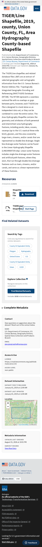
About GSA (6, 505)
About (4, 471)
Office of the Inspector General (15, 521)
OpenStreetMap (24, 425)
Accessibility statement (12, 509)
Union (12, 267)
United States (15, 256)
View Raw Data (10, 448)
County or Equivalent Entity (20, 262)
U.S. (26, 256)
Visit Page (29, 209)
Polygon (13, 251)
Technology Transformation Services (19, 499)
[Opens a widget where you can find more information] (31, 543)
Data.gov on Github (24, 473)
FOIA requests (8, 513)
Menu (37, 8)
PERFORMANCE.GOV (9, 473)
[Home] (15, 8)
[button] (8, 403)
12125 (21, 267)
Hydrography (26, 251)
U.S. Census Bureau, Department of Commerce (21, 61)
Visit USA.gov (8, 542)
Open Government (13, 471)
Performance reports (11, 525)
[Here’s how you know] (21, 3)
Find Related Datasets (21, 291)
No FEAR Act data (9, 517)
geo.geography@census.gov (16, 344)
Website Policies (26, 471)
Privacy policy (8, 529)
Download (29, 194)
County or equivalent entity (20, 246)
